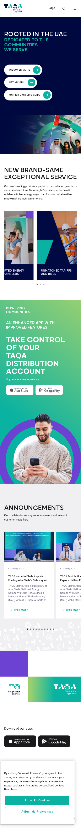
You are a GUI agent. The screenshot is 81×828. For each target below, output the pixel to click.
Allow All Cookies (37, 800)
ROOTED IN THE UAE (35, 34)
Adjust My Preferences (37, 811)
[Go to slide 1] (37, 284)
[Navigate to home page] (13, 8)
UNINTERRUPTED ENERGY (26, 270)
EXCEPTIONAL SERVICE (40, 177)
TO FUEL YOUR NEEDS (23, 274)
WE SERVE (15, 49)
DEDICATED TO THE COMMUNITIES (26, 42)
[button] (27, 629)
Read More (10, 789)
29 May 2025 (17, 569)
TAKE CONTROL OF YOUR (35, 344)
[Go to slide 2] (40, 284)
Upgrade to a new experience (22, 379)
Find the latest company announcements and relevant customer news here (35, 517)
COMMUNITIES (18, 312)
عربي (52, 8)
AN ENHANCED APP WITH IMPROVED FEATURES (30, 325)
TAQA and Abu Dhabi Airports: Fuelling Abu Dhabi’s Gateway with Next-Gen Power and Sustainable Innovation (28, 578)
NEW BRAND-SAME (33, 170)
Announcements (34, 508)
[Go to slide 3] (43, 284)
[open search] (63, 8)
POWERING (15, 308)
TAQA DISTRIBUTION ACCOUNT (32, 364)
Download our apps (18, 728)
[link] (29, 610)
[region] (37, 793)
